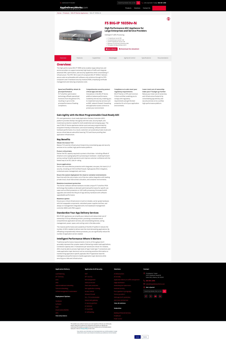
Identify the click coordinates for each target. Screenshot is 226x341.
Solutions (137, 8)
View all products (61, 316)
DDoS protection (90, 282)
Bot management (90, 279)
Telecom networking (62, 288)
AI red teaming (89, 312)
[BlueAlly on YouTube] (155, 296)
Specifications (146, 58)
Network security (119, 288)
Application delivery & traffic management (127, 279)
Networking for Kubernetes (122, 285)
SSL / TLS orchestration (92, 297)
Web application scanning (92, 288)
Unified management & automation (66, 291)
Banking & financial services (122, 313)
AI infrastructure (119, 274)
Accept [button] (137, 337)
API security (88, 276)
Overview (63, 58)
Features (80, 58)
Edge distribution (119, 282)
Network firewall (90, 294)
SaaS (57, 307)
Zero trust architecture (121, 300)
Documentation (163, 58)
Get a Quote (111, 49)
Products (128, 8)
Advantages (113, 58)
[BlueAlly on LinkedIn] (160, 296)
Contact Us (146, 8)
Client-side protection (91, 285)
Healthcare (117, 316)
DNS (57, 282)
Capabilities (96, 58)
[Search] (138, 2)
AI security (117, 276)
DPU (57, 313)
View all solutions (120, 303)
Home (59, 13)
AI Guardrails (89, 309)
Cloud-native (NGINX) (62, 310)
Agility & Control (129, 58)
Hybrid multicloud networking (64, 285)
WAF (86, 274)
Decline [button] (145, 337)
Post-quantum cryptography (122, 291)
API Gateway (60, 276)
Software (58, 304)
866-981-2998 (162, 3)
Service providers (119, 294)
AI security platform (91, 303)
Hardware (59, 301)
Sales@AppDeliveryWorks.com (155, 284)
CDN (57, 279)
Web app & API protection (122, 297)
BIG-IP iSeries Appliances (79, 13)
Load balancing (60, 274)
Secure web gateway (91, 300)
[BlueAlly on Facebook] (146, 296)
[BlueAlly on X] (151, 296)
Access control (89, 291)
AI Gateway (88, 306)
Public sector (118, 319)
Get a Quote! (159, 8)
